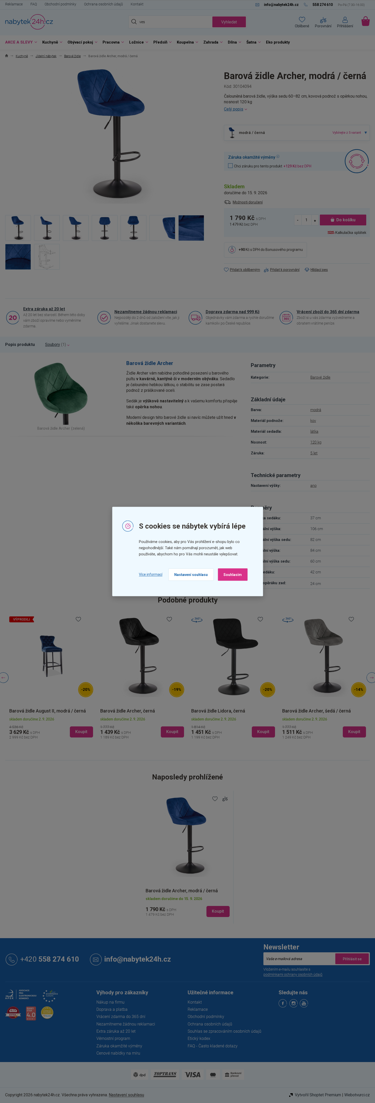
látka (314, 431)
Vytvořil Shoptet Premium (318, 1094)
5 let (314, 453)
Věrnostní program (113, 1038)
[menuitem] (20, 42)
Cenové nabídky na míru (118, 1053)
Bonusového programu (284, 250)
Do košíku (345, 219)
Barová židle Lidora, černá (131, 711)
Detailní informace (297, 109)
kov (313, 420)
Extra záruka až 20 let (44, 309)
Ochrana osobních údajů (103, 4)
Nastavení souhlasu (191, 574)
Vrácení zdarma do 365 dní (120, 1016)
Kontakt (137, 4)
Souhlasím (232, 574)
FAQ (33, 4)
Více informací (150, 574)
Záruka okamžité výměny (119, 1045)
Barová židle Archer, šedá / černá (229, 711)
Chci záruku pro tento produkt (272, 166)
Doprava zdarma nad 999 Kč (233, 311)
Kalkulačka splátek (350, 232)
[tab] (20, 345)
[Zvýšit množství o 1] (315, 220)
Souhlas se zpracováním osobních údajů (224, 1031)
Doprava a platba (112, 1009)
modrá (315, 410)
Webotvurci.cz (357, 1094)
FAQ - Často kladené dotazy (213, 1045)
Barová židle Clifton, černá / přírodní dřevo (323, 708)
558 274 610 (49, 959)
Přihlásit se (352, 958)
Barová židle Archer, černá (40, 711)
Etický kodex (199, 1038)
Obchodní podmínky (60, 4)
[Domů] (6, 56)
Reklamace (14, 4)
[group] (55, 678)
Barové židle (320, 377)
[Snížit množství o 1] (298, 220)
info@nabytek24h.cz (137, 959)
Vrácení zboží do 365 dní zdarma (328, 311)
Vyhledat (229, 22)
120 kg (315, 442)
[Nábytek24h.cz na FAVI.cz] (13, 1015)
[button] (55, 727)
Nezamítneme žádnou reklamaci (145, 311)
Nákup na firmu (110, 1002)
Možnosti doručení (248, 202)
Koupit (218, 911)
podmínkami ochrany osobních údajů (292, 974)
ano (313, 485)
